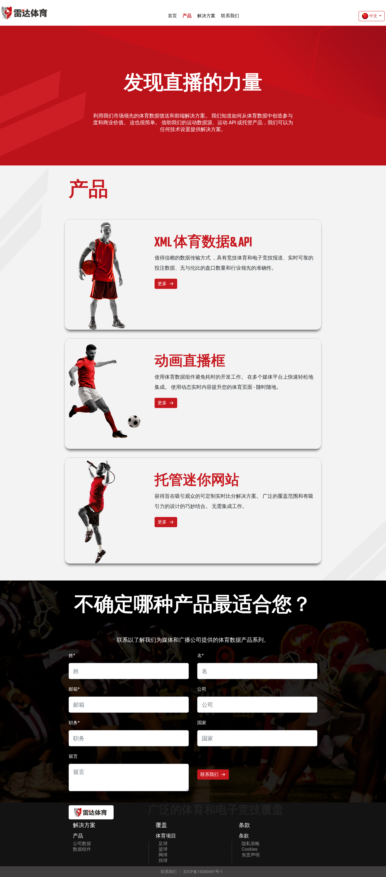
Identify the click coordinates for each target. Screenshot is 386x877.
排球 (163, 860)
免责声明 (251, 855)
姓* (72, 655)
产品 (187, 15)
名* (200, 655)
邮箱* (74, 689)
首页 (172, 15)
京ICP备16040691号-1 (203, 871)
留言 (73, 756)
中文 (373, 16)
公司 (201, 689)
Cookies (249, 849)
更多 (162, 283)
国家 (201, 722)
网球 (163, 855)
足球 (163, 843)
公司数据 (82, 843)
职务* (74, 722)
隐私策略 (251, 843)
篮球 (163, 849)
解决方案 (206, 15)
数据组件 (82, 849)
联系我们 (230, 15)
